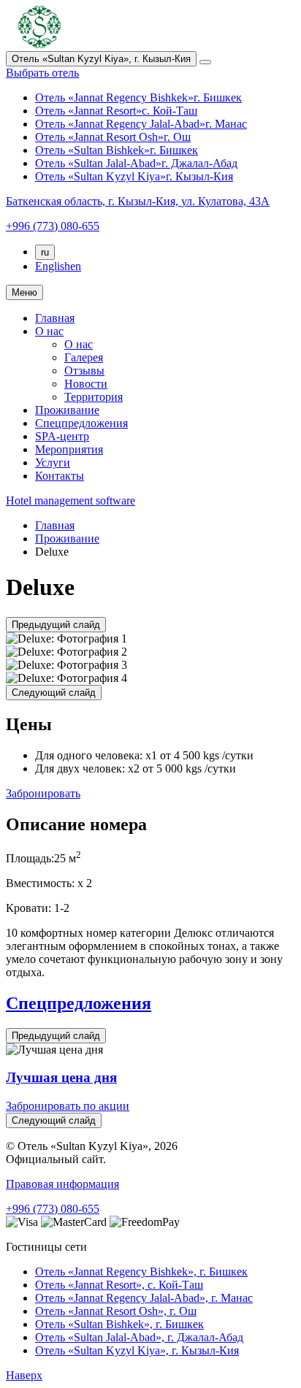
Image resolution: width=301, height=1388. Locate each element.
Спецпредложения (81, 423)
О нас (49, 331)
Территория (93, 397)
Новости (85, 383)
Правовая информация (62, 1184)
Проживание (67, 410)
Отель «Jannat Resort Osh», (116, 1311)
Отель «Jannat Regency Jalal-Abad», (144, 1298)
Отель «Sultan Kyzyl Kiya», (137, 1350)
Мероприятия (69, 449)
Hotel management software (70, 500)
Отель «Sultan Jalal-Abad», (139, 1337)
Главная (55, 318)
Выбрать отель (42, 72)
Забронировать (43, 793)
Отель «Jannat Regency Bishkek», (141, 1271)
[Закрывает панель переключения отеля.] (205, 62)
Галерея (83, 357)
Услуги (52, 462)
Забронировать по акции (67, 1106)
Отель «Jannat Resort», (119, 1284)
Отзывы (84, 370)
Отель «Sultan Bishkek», (119, 1324)
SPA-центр (62, 436)
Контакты (59, 475)
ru (45, 252)
